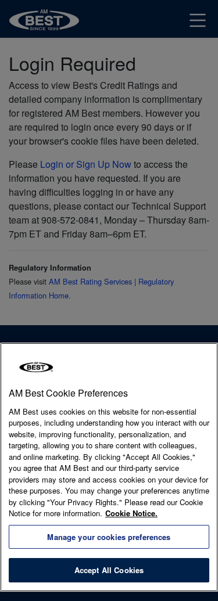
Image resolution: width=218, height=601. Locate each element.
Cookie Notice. (131, 513)
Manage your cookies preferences (108, 536)
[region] (109, 467)
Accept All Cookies (109, 569)
